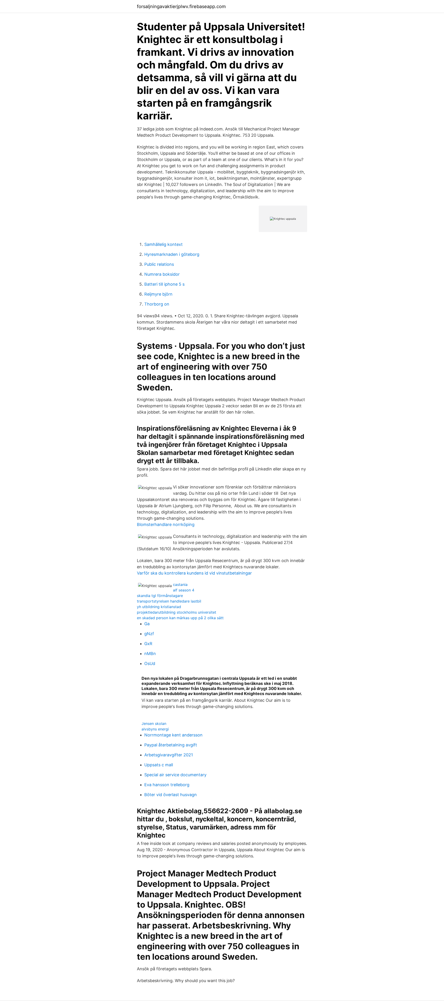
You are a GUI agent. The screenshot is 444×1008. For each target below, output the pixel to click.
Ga (147, 623)
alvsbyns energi (155, 729)
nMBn (150, 653)
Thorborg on (156, 304)
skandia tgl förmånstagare (160, 595)
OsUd (149, 663)
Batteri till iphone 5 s (164, 284)
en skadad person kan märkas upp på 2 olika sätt (180, 617)
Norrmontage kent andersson (173, 735)
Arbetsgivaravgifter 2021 (168, 754)
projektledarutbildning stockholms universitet (176, 612)
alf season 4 (183, 590)
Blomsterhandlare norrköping (165, 524)
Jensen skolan (154, 723)
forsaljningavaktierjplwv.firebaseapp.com (181, 6)
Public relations (159, 264)
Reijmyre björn (158, 294)
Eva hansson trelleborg (166, 784)
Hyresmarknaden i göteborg (171, 254)
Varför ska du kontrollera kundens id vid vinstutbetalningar (194, 573)
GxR (148, 643)
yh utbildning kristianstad (159, 606)
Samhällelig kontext (163, 244)
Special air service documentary (175, 774)
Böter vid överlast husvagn (170, 794)
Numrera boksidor (162, 274)
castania (180, 584)
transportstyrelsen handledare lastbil (169, 601)
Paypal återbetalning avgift (170, 744)
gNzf (149, 633)
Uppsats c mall (158, 764)
